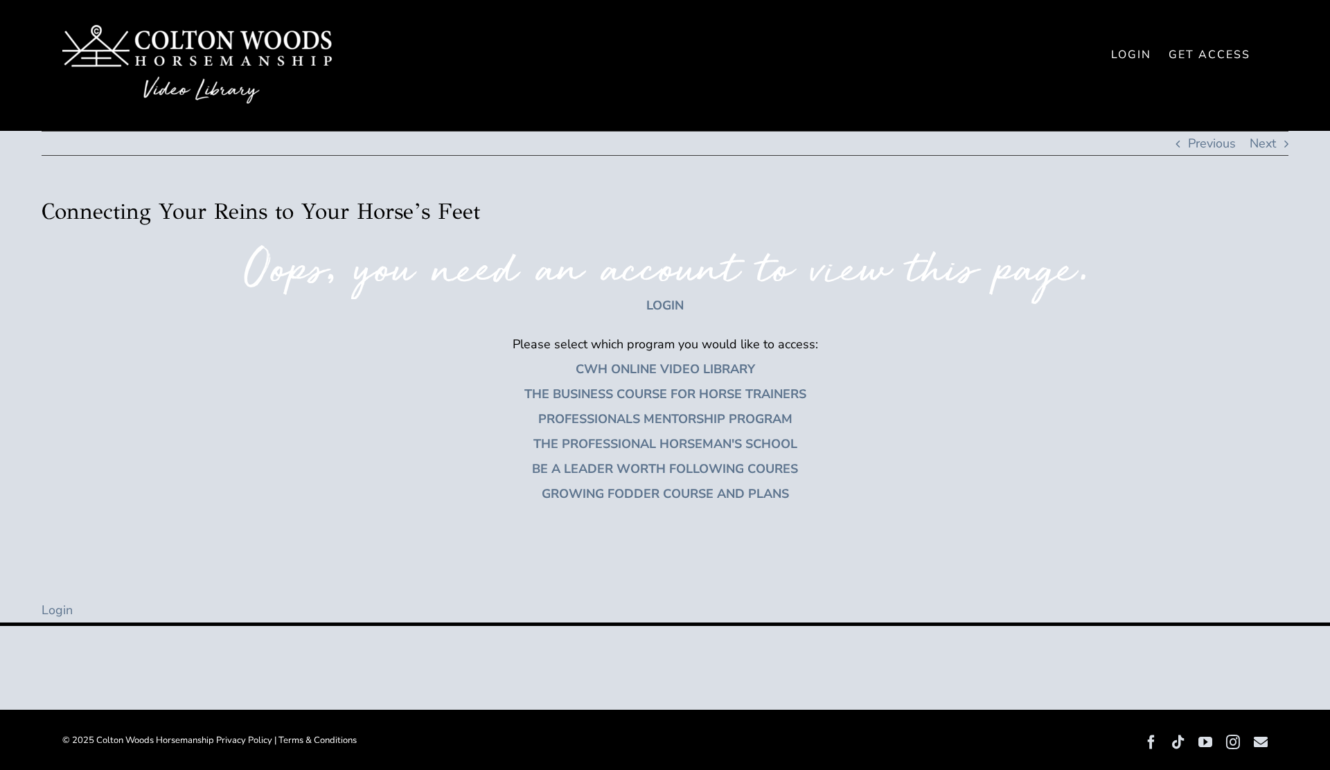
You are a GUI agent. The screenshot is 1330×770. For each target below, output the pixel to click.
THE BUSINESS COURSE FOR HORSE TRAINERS (665, 394)
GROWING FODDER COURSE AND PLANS (665, 493)
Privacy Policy (244, 740)
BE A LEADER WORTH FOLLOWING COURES (665, 468)
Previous (1212, 143)
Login (57, 610)
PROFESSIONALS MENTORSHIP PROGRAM (665, 419)
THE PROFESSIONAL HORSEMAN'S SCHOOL (665, 444)
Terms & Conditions (317, 740)
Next (1263, 143)
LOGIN (665, 305)
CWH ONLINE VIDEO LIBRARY (665, 369)
